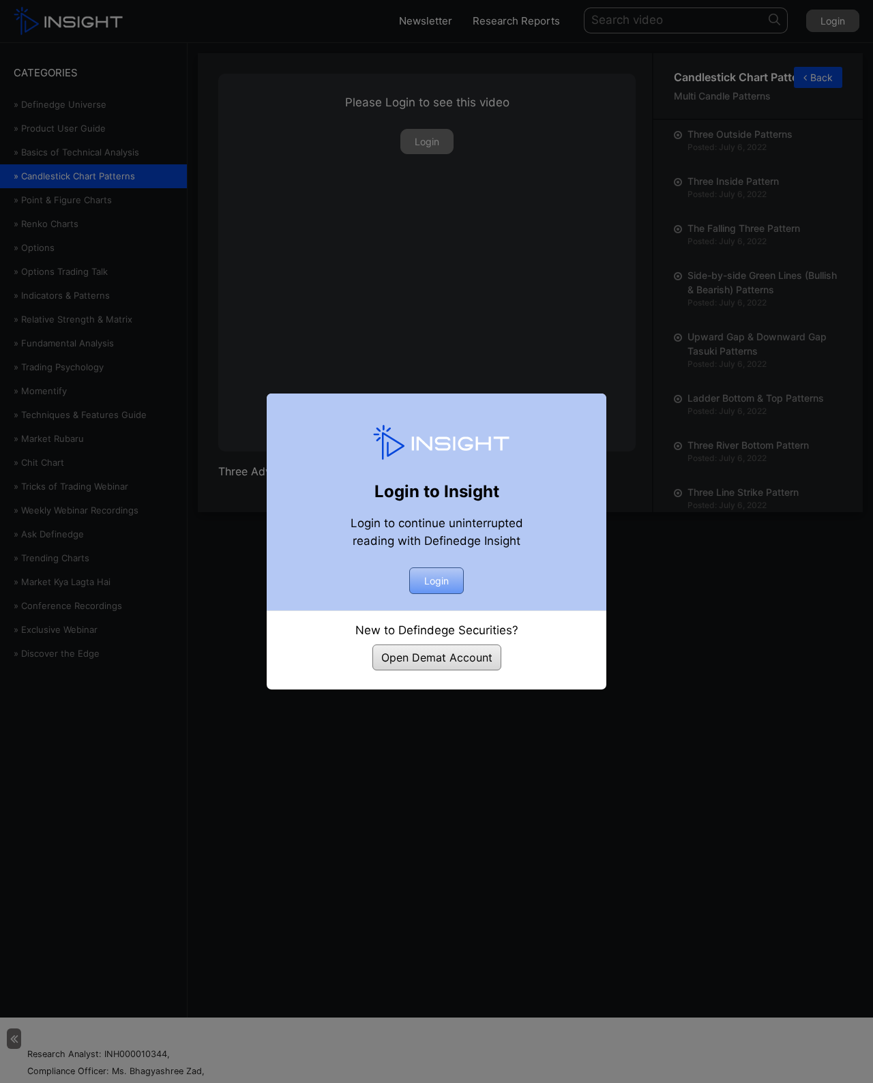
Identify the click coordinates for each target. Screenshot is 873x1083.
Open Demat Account (436, 657)
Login (436, 581)
